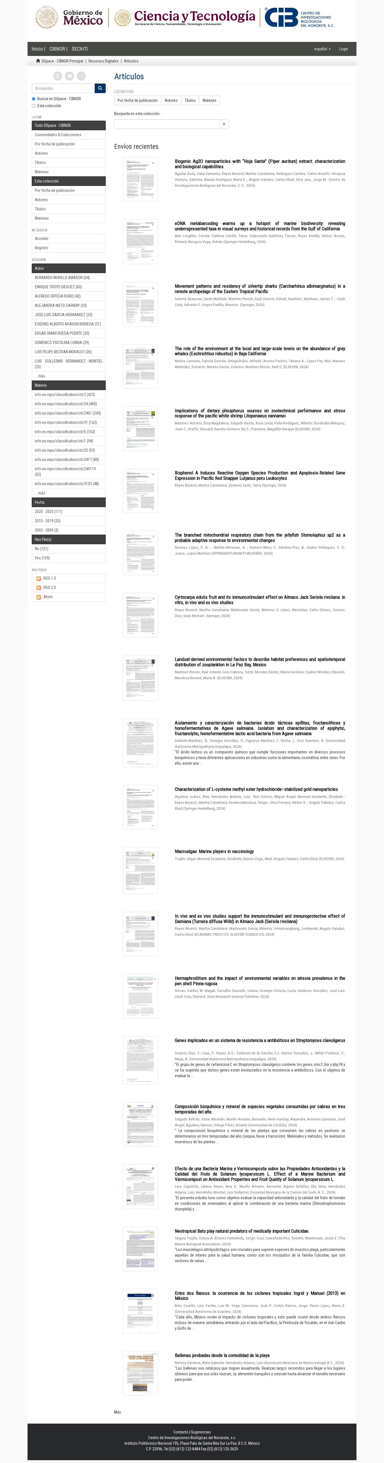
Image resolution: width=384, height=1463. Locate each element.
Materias (42, 172)
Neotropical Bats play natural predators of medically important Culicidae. (242, 1231)
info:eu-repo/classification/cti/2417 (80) (67, 459)
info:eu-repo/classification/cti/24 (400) (66, 404)
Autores (41, 153)
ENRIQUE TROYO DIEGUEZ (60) (58, 287)
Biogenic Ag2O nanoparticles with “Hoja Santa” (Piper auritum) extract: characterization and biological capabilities (260, 163)
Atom (48, 597)
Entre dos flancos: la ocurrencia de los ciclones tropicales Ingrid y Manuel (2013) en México (260, 1295)
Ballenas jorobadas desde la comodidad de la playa (222, 1355)
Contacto (180, 1432)
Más (117, 1412)
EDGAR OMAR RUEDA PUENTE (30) (62, 333)
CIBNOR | (58, 49)
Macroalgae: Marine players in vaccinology (214, 851)
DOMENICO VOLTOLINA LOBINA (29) (62, 342)
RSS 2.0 (50, 587)
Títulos (40, 162)
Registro (41, 248)
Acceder (41, 238)
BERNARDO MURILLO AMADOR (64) (62, 277)
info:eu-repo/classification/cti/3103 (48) (67, 483)
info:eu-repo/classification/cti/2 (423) (65, 394)
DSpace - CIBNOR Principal (62, 61)
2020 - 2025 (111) (48, 511)
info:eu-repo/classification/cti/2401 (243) (68, 413)
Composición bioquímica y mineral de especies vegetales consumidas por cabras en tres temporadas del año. (260, 1109)
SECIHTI (80, 49)
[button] (322, 49)
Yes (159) (42, 558)
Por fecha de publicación (55, 144)
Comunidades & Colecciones (58, 134)
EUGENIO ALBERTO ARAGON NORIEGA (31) (68, 324)
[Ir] (100, 88)
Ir (224, 124)
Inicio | (38, 49)
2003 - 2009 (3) (46, 530)
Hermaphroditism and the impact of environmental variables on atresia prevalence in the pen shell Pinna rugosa (260, 980)
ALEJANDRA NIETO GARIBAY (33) (61, 305)
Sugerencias (201, 1432)
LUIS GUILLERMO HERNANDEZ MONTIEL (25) (69, 364)
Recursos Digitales (104, 61)
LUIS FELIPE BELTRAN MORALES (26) (63, 352)
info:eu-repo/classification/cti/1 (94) (64, 441)
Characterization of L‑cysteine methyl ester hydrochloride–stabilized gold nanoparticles (256, 789)
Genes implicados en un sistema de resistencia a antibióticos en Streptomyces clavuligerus (260, 1040)
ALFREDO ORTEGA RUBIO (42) (58, 296)
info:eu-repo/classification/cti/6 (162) (65, 431)
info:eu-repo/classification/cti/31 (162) (66, 422)
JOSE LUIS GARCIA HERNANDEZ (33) (63, 314)
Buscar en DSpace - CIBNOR (59, 98)
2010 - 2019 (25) (47, 521)
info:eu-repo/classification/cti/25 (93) (65, 450)
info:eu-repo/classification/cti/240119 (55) (65, 472)
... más (40, 376)
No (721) (41, 548)
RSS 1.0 (50, 578)
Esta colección (49, 105)
